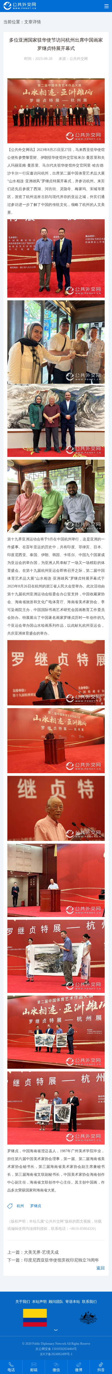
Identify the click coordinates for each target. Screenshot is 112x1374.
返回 (100, 1268)
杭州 (20, 1206)
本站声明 (39, 1302)
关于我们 (22, 1302)
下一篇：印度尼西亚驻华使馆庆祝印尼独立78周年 (53, 1260)
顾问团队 (56, 1302)
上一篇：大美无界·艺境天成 (33, 1252)
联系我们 (89, 1302)
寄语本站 (72, 1302)
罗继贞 (35, 1206)
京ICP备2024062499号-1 (56, 1354)
